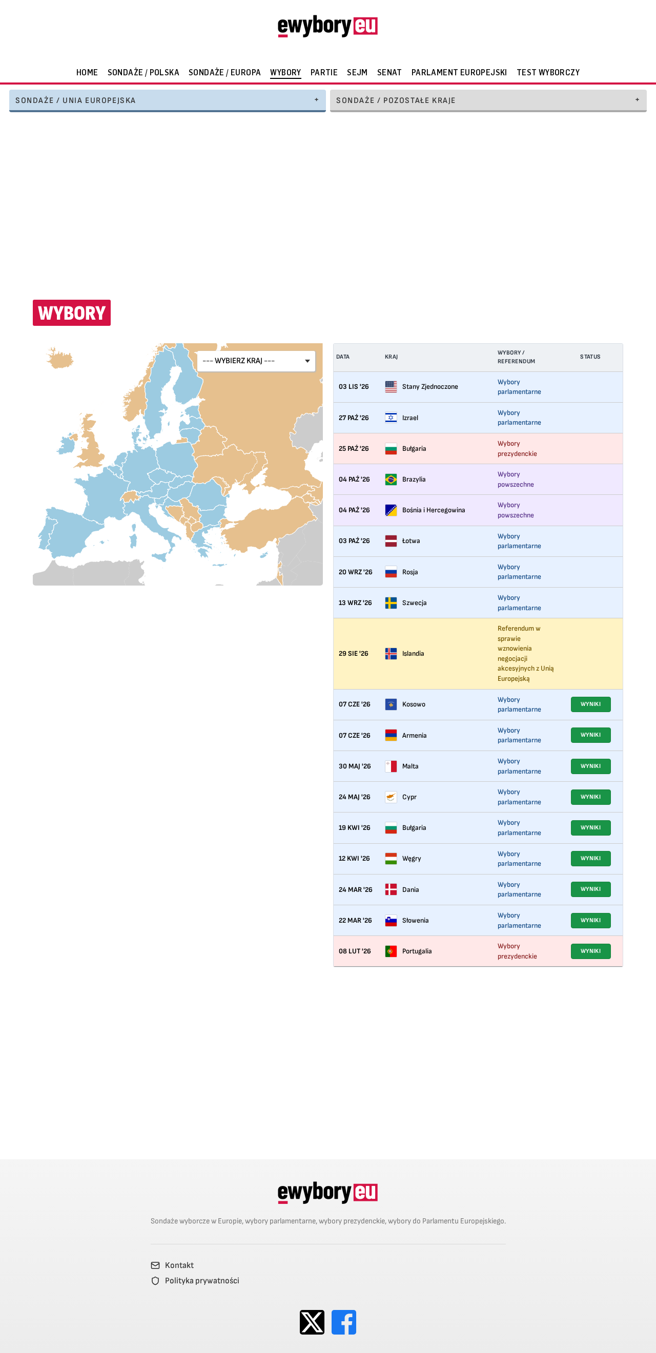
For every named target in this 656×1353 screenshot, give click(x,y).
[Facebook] (344, 1322)
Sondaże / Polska (143, 72)
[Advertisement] (328, 199)
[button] (256, 361)
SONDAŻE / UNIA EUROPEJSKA (75, 101)
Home (87, 72)
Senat (389, 72)
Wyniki (591, 704)
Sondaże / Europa (225, 72)
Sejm (357, 72)
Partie (324, 72)
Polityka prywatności (202, 1280)
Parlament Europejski (459, 72)
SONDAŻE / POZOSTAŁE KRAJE (396, 101)
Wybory (285, 72)
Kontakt (179, 1265)
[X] (312, 1322)
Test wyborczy (548, 72)
